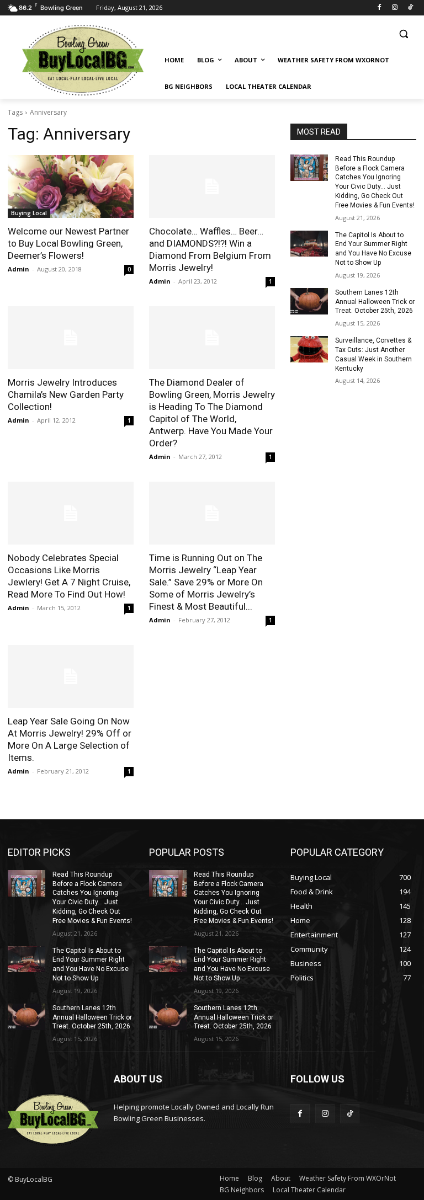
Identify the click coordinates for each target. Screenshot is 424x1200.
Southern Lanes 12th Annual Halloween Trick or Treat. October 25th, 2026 (375, 302)
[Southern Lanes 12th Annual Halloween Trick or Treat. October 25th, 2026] (309, 301)
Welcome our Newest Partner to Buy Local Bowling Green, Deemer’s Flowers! (68, 243)
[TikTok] (410, 8)
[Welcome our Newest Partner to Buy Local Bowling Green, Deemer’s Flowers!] (71, 186)
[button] (403, 34)
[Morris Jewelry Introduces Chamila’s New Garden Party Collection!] (71, 337)
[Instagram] (394, 8)
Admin (18, 269)
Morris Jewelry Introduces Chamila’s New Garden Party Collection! (66, 394)
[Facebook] (379, 8)
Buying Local (29, 213)
